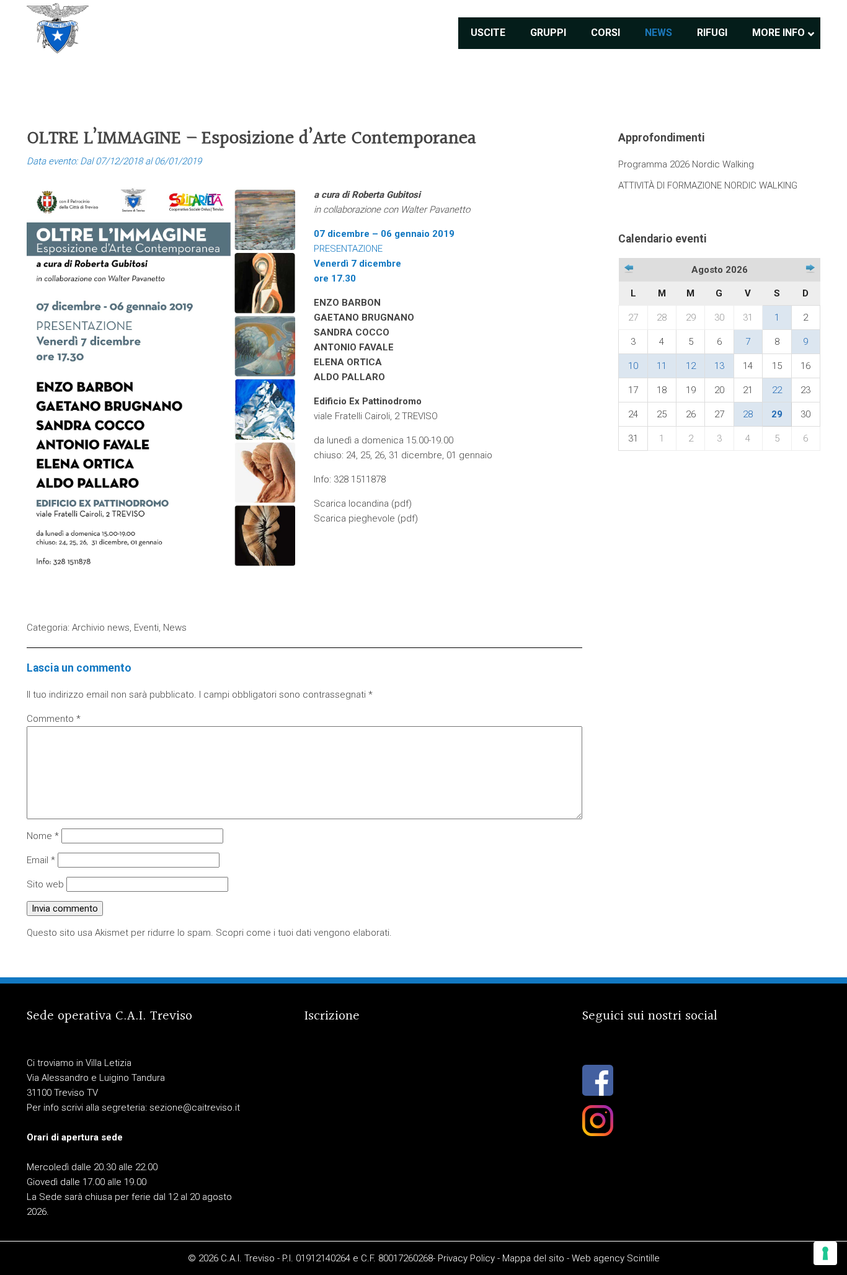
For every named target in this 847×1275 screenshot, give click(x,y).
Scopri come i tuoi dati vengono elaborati (302, 932)
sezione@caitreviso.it (194, 1107)
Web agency (598, 1258)
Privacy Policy (466, 1258)
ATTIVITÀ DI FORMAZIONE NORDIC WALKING (707, 185)
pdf (401, 503)
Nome (43, 836)
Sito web (45, 884)
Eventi (146, 627)
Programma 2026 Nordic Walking (686, 164)
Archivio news (101, 627)
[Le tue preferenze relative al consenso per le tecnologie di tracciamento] (825, 1253)
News (175, 627)
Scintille (643, 1258)
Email (41, 860)
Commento (54, 718)
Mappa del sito (533, 1258)
